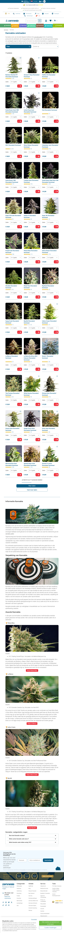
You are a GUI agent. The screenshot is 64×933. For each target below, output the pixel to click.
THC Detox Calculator (56, 886)
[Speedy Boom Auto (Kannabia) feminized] (32, 453)
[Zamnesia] (14, 21)
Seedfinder (31, 886)
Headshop (19, 888)
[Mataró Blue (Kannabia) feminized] (32, 240)
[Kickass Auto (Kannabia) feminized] (50, 383)
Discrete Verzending (33, 908)
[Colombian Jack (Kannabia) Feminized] (50, 135)
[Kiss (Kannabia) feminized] (50, 100)
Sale (17, 905)
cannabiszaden (38, 37)
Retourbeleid (43, 903)
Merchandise (19, 900)
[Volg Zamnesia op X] (11, 902)
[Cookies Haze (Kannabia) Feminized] (32, 170)
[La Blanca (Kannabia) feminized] (13, 346)
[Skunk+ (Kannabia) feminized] (50, 346)
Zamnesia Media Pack (33, 900)
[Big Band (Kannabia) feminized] (50, 276)
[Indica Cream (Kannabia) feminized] (50, 311)
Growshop (19, 898)
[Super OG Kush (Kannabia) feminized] (13, 205)
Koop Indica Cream (32, 774)
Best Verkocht (31, 893)
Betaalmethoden (43, 891)
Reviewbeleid (43, 906)
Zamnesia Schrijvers (33, 903)
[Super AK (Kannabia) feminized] (50, 205)
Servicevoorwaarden (36, 869)
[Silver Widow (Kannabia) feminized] (32, 135)
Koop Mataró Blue (32, 670)
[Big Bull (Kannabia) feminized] (32, 311)
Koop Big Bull (32, 827)
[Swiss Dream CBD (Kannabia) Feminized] (13, 170)
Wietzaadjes (19, 886)
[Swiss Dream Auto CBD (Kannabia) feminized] (13, 100)
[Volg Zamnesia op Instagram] (6, 902)
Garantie (42, 908)
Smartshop (19, 893)
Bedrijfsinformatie (44, 888)
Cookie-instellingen (50, 927)
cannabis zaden (9, 533)
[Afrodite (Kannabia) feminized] (13, 276)
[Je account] (46, 20)
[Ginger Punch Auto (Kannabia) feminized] (32, 418)
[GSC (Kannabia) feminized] (13, 135)
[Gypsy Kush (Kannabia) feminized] (13, 311)
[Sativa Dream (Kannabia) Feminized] (50, 240)
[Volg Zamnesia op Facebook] (3, 902)
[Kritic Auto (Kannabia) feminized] (50, 418)
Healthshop (19, 891)
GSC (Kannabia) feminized (13, 145)
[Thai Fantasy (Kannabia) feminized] (13, 383)
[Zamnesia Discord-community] (9, 905)
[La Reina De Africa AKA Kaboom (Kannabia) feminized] (32, 346)
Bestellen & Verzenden (45, 893)
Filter (8, 46)
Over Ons (30, 895)
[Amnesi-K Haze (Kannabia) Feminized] (32, 65)
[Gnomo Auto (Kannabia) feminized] (13, 418)
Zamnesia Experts (32, 905)
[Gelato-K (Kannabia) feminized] (32, 205)
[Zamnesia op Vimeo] (9, 902)
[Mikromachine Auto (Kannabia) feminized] (13, 453)
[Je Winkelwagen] (55, 20)
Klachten (42, 911)
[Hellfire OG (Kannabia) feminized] (50, 65)
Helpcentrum (43, 886)
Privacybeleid (23, 869)
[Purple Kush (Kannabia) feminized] (13, 240)
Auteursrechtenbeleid (44, 913)
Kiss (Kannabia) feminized (49, 110)
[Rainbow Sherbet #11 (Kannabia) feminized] (13, 65)
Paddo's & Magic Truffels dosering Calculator (55, 890)
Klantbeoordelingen (33, 898)
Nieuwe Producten (32, 891)
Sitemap (30, 910)
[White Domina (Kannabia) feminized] (32, 383)
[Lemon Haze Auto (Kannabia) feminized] (32, 100)
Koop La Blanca (32, 723)
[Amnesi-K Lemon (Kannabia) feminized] (50, 453)
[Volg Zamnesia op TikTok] (3, 905)
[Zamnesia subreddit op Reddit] (6, 905)
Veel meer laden (32, 490)
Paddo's (18, 895)
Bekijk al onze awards (47, 876)
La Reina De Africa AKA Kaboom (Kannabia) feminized (30, 358)
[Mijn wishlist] (51, 20)
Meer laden (32, 486)
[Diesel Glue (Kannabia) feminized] (32, 276)
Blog (30, 888)
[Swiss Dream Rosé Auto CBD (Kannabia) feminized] (50, 170)
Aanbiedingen (20, 903)
